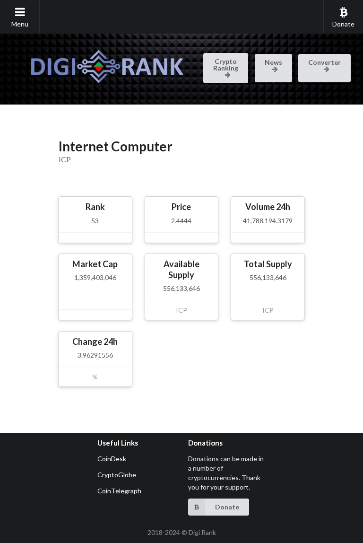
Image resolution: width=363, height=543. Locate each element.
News (273, 62)
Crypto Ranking (225, 64)
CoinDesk (111, 459)
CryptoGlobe (116, 475)
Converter (324, 62)
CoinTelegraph (119, 491)
